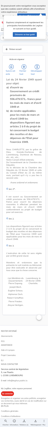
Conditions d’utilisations (10, 416)
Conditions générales (9, 411)
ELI (2, 360)
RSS (3, 341)
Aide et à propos (8, 350)
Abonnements (7, 336)
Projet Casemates (8, 355)
